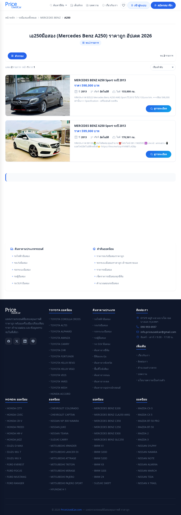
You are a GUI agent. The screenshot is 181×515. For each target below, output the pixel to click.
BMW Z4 (99, 476)
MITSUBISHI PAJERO (62, 476)
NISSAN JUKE (58, 427)
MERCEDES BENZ (50, 17)
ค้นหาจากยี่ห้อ (101, 350)
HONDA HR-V (14, 433)
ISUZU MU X (14, 458)
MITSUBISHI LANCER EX (64, 452)
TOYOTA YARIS (59, 381)
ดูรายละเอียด (160, 108)
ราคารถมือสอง (104, 269)
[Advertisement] (90, 212)
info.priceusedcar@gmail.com (158, 332)
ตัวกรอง (19, 56)
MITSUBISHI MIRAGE (63, 470)
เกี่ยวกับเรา (112, 5)
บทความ (94, 5)
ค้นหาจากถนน (102, 375)
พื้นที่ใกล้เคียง (101, 369)
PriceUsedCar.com (71, 509)
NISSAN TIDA (145, 476)
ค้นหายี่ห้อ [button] (58, 5)
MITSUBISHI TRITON (63, 464)
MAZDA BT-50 (146, 427)
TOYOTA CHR (58, 350)
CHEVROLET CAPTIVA (63, 414)
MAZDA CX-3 (145, 408)
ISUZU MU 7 (14, 452)
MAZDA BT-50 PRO (148, 420)
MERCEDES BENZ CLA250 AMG (112, 414)
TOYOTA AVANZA (60, 337)
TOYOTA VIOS (58, 375)
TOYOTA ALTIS (59, 325)
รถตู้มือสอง (19, 276)
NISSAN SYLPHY (147, 445)
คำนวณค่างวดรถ (147, 367)
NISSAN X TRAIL (147, 483)
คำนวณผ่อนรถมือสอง (108, 283)
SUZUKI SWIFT (102, 483)
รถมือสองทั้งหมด (28, 17)
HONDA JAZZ (14, 439)
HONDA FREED (15, 427)
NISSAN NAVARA (147, 452)
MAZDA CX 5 (145, 414)
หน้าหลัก (10, 17)
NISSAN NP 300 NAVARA (65, 420)
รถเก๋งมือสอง (20, 262)
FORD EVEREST (15, 464)
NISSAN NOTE (146, 458)
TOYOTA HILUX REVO (63, 362)
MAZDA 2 (143, 433)
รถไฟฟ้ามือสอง (22, 256)
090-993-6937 (148, 326)
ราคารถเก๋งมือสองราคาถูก (110, 256)
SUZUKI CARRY (59, 439)
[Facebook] (8, 341)
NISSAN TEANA (59, 433)
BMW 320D (100, 452)
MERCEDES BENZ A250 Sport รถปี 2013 (100, 80)
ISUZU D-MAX (15, 445)
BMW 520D (100, 458)
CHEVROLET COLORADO (65, 408)
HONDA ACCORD (60, 393)
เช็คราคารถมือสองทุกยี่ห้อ (110, 276)
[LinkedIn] (25, 341)
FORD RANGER (15, 483)
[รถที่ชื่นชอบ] (123, 5)
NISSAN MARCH (147, 470)
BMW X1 (99, 445)
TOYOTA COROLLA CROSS (66, 319)
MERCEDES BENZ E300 (107, 433)
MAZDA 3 (143, 439)
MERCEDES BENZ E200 (107, 408)
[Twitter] (16, 341)
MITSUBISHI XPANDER (64, 445)
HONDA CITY (14, 408)
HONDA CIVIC (15, 414)
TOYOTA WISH (59, 387)
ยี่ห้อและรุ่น (100, 356)
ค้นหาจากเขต (101, 381)
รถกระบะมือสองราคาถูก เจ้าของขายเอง (117, 262)
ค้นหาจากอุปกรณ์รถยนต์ (107, 387)
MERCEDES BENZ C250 (107, 427)
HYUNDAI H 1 (58, 489)
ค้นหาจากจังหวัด (103, 362)
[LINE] (33, 341)
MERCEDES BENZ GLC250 (109, 439)
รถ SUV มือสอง (21, 283)
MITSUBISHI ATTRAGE (63, 458)
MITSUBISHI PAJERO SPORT (67, 483)
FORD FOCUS (14, 470)
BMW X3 (99, 464)
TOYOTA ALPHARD (61, 331)
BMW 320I (100, 470)
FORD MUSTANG (16, 476)
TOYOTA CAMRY (60, 344)
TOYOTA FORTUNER (62, 356)
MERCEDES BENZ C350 (107, 420)
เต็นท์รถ (78, 5)
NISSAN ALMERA (147, 464)
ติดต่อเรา (143, 361)
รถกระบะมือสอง (22, 269)
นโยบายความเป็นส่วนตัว (151, 380)
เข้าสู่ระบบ (140, 5)
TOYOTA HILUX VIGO (63, 369)
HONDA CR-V (14, 420)
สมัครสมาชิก (165, 5)
